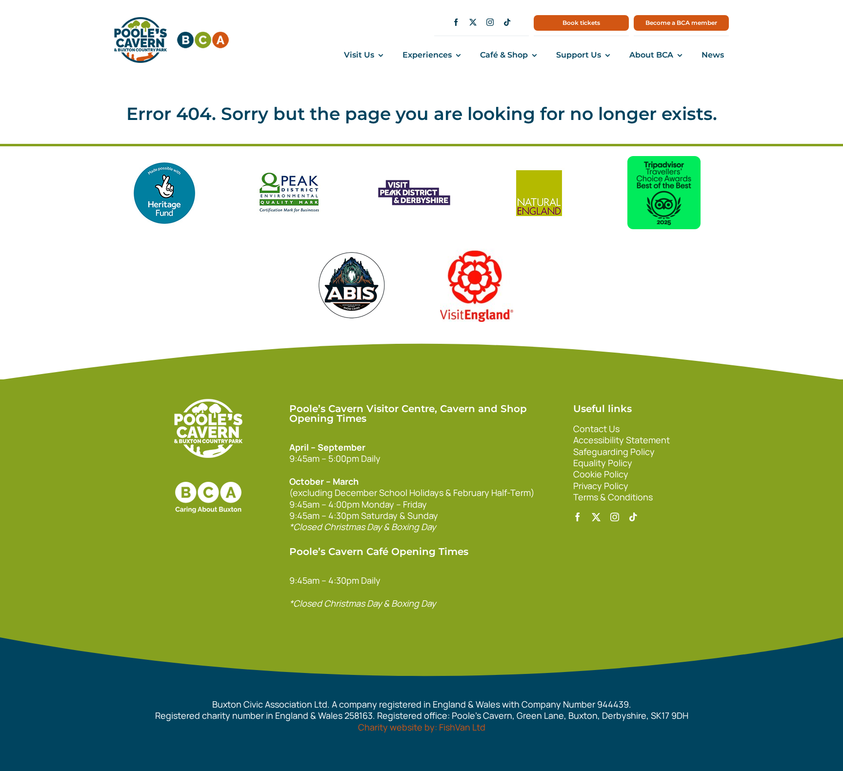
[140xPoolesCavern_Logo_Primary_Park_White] (208, 403)
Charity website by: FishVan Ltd (421, 727)
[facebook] (456, 22)
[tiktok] (507, 22)
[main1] (140, 21)
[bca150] (203, 36)
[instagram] (490, 22)
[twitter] (473, 22)
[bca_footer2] (208, 472)
